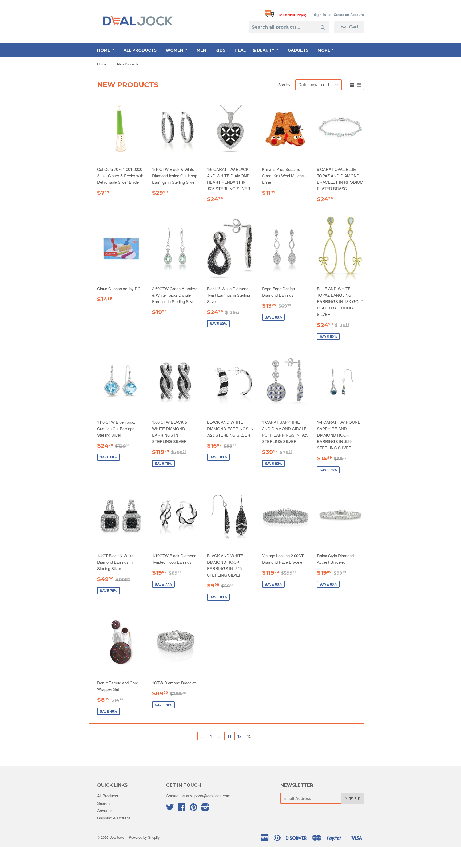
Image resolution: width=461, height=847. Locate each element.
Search (103, 803)
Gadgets (298, 50)
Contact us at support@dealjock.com (198, 795)
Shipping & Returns (114, 818)
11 (229, 736)
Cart (353, 26)
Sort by (284, 84)
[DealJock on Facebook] (182, 808)
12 (239, 736)
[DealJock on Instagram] (205, 808)
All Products (140, 50)
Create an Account (349, 14)
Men (201, 50)
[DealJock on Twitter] (170, 808)
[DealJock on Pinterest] (193, 808)
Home (104, 50)
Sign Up (352, 798)
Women (175, 50)
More (323, 50)
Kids (220, 50)
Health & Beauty (255, 50)
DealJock (116, 837)
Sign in (320, 14)
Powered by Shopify (144, 837)
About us (105, 810)
